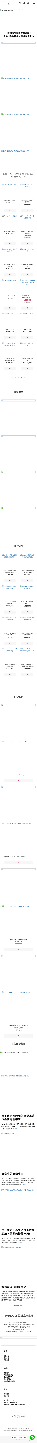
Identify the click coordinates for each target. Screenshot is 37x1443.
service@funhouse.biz (18, 1404)
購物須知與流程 (8, 1375)
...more (14, 1129)
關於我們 (6, 1373)
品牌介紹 (6, 1356)
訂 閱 (12, 1400)
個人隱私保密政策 (9, 1381)
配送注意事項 (8, 1377)
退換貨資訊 (7, 1379)
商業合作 (6, 1402)
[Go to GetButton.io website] (32, 1441)
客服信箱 (6, 1404)
